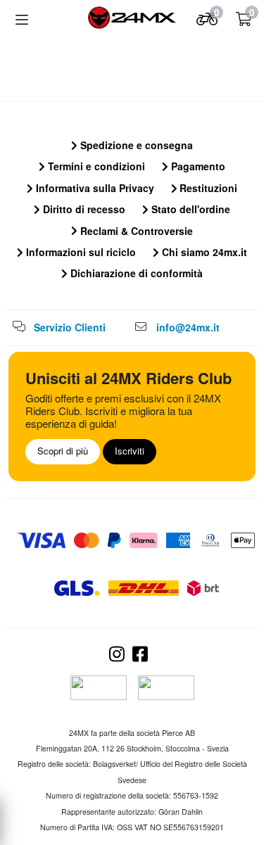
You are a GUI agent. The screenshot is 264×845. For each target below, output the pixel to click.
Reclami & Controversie (135, 231)
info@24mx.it (188, 327)
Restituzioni (207, 188)
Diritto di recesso (82, 209)
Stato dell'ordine (189, 209)
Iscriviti (129, 450)
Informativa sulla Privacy (93, 188)
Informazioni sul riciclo (79, 252)
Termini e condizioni (95, 166)
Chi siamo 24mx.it (203, 252)
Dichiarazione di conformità (135, 273)
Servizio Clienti (70, 327)
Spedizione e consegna (135, 145)
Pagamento (196, 166)
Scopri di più (62, 450)
